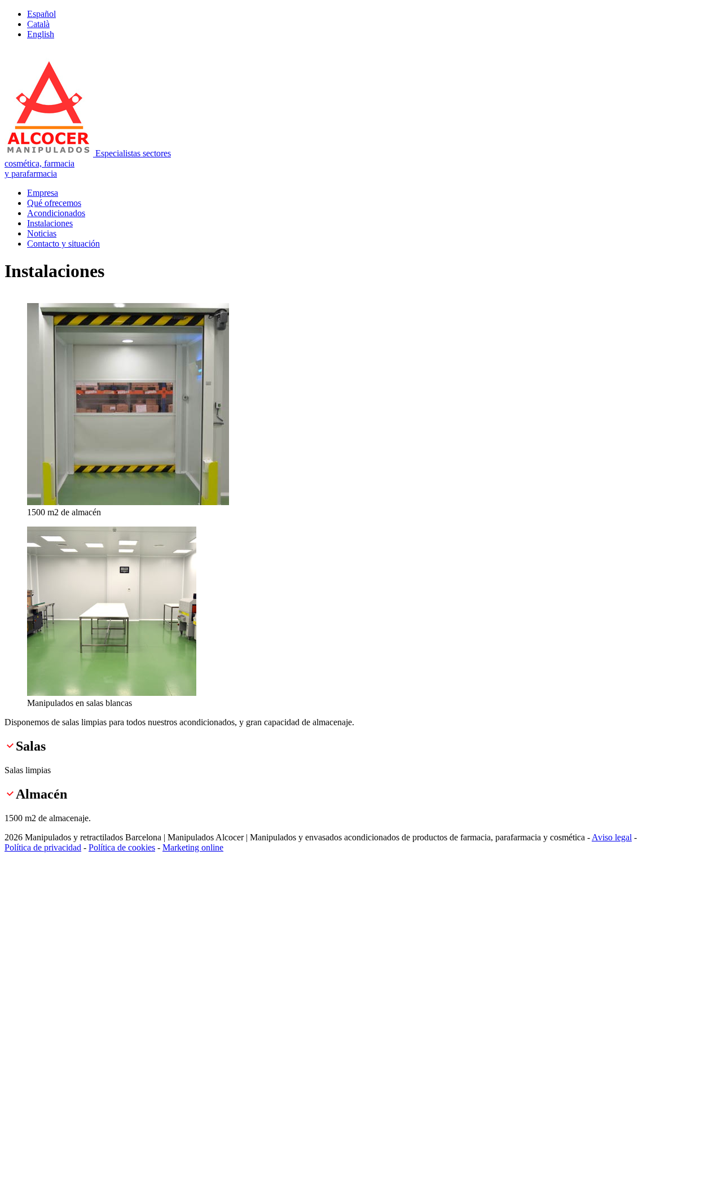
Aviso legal (612, 837)
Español (41, 14)
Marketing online (192, 847)
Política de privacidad (43, 847)
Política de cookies (122, 847)
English (40, 34)
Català (38, 24)
